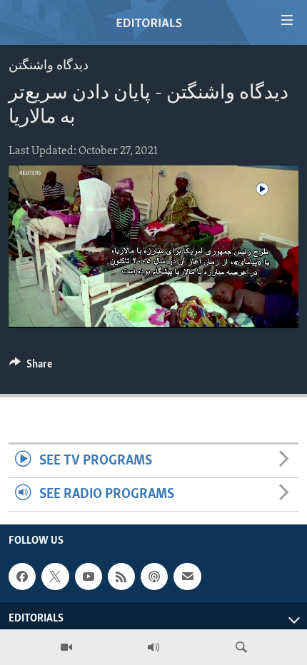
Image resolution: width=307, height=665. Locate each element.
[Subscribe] (187, 576)
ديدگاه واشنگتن (49, 66)
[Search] (241, 647)
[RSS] (121, 576)
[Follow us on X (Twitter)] (55, 576)
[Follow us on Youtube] (88, 576)
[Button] (30, 367)
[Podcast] (154, 576)
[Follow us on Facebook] (22, 576)
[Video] (66, 647)
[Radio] (153, 647)
